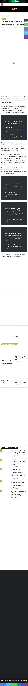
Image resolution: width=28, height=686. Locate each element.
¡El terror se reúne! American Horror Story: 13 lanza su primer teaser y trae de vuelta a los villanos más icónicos (18, 484)
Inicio (3, 16)
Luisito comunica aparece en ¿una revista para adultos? (7, 362)
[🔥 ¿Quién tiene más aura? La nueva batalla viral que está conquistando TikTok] (5, 454)
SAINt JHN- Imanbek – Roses (7, 381)
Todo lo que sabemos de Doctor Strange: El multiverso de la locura (21, 357)
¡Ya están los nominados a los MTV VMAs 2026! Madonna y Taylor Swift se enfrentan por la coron (19, 462)
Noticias (8, 16)
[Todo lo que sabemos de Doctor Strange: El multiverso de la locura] (21, 350)
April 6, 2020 (17, 137)
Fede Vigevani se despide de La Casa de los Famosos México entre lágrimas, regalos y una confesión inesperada (18, 494)
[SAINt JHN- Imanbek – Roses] (7, 373)
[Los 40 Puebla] (14, 9)
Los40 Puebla (16, 28)
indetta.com (24, 680)
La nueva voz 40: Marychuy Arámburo (20, 381)
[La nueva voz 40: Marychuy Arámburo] (21, 373)
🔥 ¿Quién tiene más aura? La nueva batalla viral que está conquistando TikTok (18, 452)
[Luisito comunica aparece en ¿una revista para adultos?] (7, 353)
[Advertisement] (14, 80)
